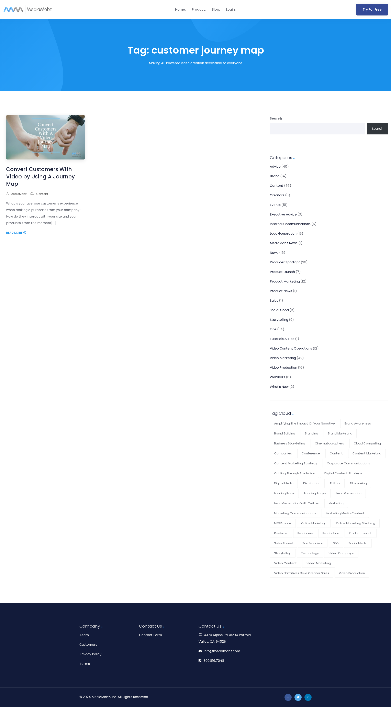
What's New (279, 386)
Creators (277, 195)
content (336, 453)
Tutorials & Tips (282, 338)
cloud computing (367, 443)
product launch (360, 533)
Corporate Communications (348, 463)
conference (311, 453)
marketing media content (345, 513)
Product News (281, 291)
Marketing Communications (295, 513)
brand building (284, 433)
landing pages (315, 493)
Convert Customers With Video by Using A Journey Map (40, 177)
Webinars (277, 377)
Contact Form (150, 635)
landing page (284, 493)
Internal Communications (290, 224)
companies (283, 453)
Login (230, 9)
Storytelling (279, 319)
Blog (215, 9)
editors (335, 483)
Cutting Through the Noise (294, 473)
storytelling (282, 553)
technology (310, 553)
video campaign (341, 553)
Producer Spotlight (285, 262)
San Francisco (312, 543)
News (274, 252)
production (331, 533)
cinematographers (329, 443)
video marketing (318, 563)
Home (180, 9)
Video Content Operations (291, 348)
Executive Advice (283, 214)
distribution (311, 483)
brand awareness (358, 423)
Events (275, 204)
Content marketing (367, 453)
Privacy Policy (90, 654)
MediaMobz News (284, 243)
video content (285, 563)
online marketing (313, 523)
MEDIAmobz (282, 523)
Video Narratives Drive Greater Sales (301, 573)
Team (84, 635)
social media (357, 543)
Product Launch (282, 271)
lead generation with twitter (296, 503)
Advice (275, 166)
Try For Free (372, 9)
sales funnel (283, 543)
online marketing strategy (355, 523)
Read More (14, 233)
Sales (274, 300)
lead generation (348, 493)
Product (198, 9)
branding (311, 433)
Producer (281, 533)
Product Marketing (285, 281)
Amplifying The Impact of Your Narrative (304, 423)
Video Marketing (283, 358)
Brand (274, 176)
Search (276, 118)
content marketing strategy (295, 463)
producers (305, 533)
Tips (273, 329)
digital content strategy (343, 473)
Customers (88, 644)
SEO (336, 543)
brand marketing (340, 433)
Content (42, 194)
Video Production (283, 367)
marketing (336, 503)
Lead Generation (283, 233)
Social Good (279, 310)
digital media (283, 483)
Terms (84, 663)
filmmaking (358, 483)
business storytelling (289, 443)
